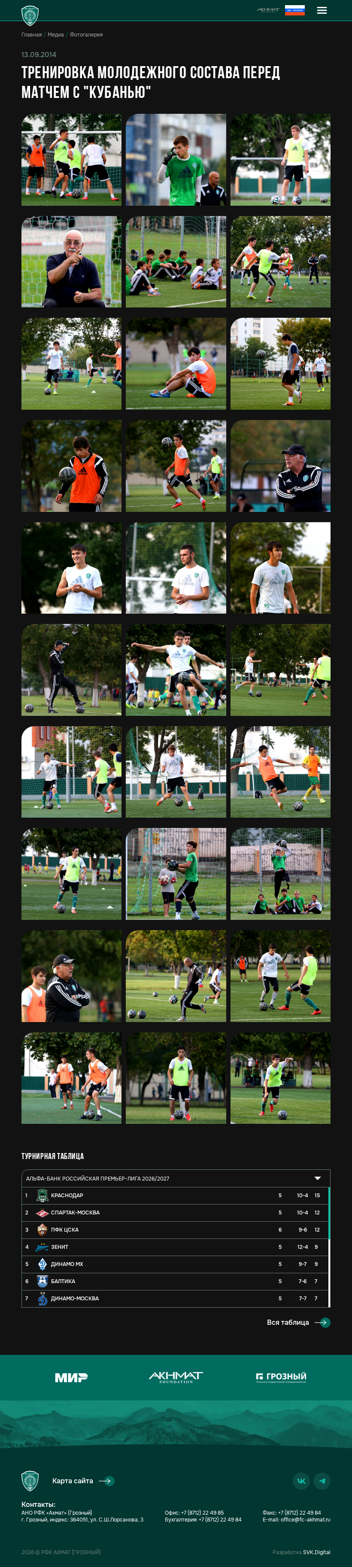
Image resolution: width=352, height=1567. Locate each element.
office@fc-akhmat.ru (306, 1519)
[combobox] (176, 1178)
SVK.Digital (317, 1552)
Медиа (56, 34)
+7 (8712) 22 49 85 (202, 1512)
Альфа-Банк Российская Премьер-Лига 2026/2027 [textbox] (97, 1178)
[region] (176, 1247)
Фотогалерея (86, 34)
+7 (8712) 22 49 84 (220, 1519)
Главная (31, 34)
